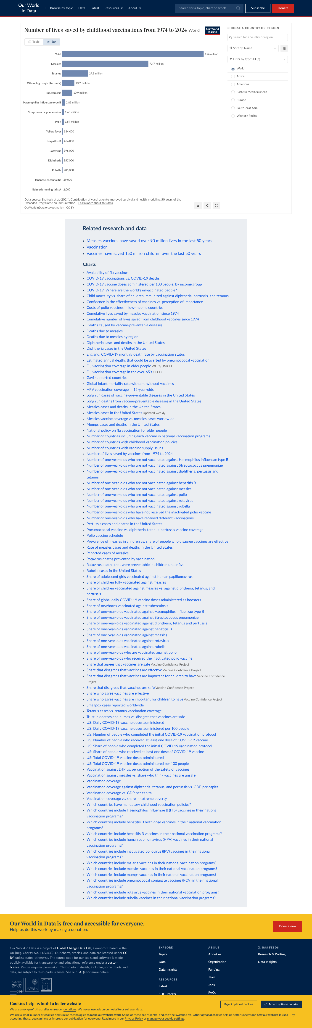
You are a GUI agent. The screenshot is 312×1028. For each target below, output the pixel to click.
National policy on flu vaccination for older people (127, 430)
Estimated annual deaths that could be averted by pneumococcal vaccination (148, 360)
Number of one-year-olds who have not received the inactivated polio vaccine (149, 512)
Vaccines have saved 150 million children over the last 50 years (144, 254)
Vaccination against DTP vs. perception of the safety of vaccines (138, 769)
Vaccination (97, 247)
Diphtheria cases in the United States (116, 348)
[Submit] (238, 8)
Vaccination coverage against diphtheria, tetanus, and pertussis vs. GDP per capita (152, 787)
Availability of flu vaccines (107, 273)
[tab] (34, 42)
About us (214, 954)
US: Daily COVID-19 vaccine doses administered (125, 722)
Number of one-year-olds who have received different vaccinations (140, 518)
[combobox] (209, 8)
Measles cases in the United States (114, 413)
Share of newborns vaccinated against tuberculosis (127, 606)
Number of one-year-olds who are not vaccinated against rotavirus (140, 500)
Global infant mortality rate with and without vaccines (130, 384)
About (132, 8)
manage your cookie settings (165, 1018)
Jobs (211, 985)
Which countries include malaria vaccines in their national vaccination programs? (151, 863)
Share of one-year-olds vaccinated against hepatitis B (129, 629)
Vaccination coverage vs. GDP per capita (119, 793)
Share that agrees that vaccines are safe (118, 664)
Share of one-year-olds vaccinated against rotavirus (128, 641)
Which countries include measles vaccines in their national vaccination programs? (152, 869)
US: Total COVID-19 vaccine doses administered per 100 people (138, 764)
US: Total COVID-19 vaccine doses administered (125, 758)
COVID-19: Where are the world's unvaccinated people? (132, 290)
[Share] (207, 205)
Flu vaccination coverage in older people (119, 366)
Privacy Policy (134, 1018)
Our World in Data (29, 8)
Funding (213, 969)
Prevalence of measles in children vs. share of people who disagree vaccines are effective (157, 541)
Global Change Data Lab (74, 948)
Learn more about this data (95, 203)
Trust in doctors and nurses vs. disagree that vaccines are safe (136, 717)
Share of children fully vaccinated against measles (126, 582)
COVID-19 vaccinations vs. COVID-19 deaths (123, 278)
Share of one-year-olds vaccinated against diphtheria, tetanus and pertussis (147, 623)
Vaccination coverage (104, 781)
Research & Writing (272, 954)
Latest (95, 8)
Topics (163, 954)
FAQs (81, 972)
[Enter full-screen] (216, 205)
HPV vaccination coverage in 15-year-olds (120, 389)
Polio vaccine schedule (105, 535)
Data (81, 8)
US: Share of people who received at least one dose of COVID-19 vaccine (145, 752)
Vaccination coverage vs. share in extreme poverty (127, 799)
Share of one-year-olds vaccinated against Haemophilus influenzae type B (145, 611)
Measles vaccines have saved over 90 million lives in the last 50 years (149, 241)
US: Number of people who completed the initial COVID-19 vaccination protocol (151, 734)
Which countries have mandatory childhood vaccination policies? (139, 804)
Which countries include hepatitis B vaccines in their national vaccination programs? (154, 834)
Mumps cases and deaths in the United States (123, 424)
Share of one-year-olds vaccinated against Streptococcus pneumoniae (142, 617)
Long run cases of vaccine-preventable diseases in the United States (141, 395)
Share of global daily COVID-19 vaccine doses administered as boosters (144, 600)
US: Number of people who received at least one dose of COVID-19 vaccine (147, 740)
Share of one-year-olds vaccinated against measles (127, 635)
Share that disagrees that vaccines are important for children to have (141, 676)
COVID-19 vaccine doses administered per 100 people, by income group (144, 284)
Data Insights (168, 969)
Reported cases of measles (108, 553)
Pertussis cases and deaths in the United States (124, 524)
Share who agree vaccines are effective (118, 693)
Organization (217, 962)
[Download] (198, 205)
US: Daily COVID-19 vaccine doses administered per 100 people (138, 728)
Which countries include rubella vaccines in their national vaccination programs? (151, 898)
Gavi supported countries (107, 378)
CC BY (70, 207)
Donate (283, 8)
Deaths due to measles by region (112, 337)
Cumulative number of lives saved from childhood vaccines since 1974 (143, 319)
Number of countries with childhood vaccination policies (132, 442)
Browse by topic (61, 8)
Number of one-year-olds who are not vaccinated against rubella (138, 506)
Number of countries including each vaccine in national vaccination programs (148, 436)
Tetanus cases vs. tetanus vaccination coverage (124, 711)
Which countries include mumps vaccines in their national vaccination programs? (151, 875)
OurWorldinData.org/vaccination (44, 207)
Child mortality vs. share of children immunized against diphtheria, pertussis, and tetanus (158, 296)
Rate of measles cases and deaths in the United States (130, 547)
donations (69, 1009)
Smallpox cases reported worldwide (115, 705)
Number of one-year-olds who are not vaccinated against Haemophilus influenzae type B (157, 460)
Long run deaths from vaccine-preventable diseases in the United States (144, 401)
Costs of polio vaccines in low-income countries (125, 307)
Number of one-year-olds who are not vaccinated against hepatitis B (141, 483)
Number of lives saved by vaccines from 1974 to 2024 (130, 454)
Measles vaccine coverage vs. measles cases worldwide (130, 419)
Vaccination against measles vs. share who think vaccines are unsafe (141, 775)
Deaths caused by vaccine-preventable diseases (124, 325)
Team (212, 977)
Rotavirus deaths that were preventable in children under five (135, 565)
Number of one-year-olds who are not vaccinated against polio (137, 495)
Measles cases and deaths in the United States (124, 407)
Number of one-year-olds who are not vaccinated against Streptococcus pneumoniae (155, 465)
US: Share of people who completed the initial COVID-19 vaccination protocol (149, 746)
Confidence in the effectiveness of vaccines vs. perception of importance (145, 302)
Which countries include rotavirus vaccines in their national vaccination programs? (153, 892)
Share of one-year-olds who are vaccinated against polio (132, 652)
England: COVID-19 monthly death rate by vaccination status (136, 354)
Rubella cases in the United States (114, 571)
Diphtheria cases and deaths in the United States (126, 343)
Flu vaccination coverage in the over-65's (119, 372)
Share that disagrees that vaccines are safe (121, 688)
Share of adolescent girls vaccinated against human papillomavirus (140, 577)
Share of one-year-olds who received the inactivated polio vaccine (139, 658)
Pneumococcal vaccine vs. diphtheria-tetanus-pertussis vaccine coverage (145, 530)
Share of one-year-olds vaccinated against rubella (126, 647)
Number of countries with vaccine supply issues (125, 448)
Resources (112, 8)
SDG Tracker (167, 994)
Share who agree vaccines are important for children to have (135, 699)
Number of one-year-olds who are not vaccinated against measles (139, 489)
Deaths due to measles (105, 331)
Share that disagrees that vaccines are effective (124, 670)
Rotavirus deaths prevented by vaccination (121, 559)
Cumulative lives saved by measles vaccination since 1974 (133, 313)
